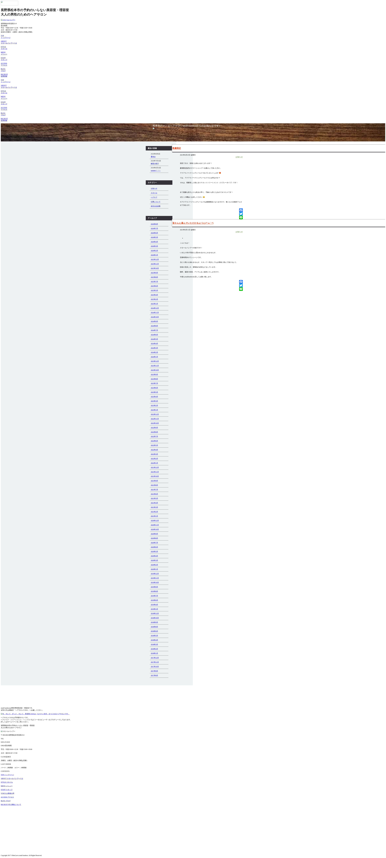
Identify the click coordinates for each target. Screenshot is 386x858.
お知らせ (154, 188)
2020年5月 (154, 551)
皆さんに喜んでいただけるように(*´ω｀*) (192, 223)
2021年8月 (154, 485)
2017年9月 (154, 671)
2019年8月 (154, 591)
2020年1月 (154, 569)
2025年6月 (154, 286)
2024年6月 (154, 335)
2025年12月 (155, 259)
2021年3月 (154, 507)
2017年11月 (155, 662)
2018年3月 (154, 644)
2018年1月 (154, 653)
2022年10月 (155, 423)
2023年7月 (154, 383)
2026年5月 (154, 237)
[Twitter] (241, 214)
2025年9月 (154, 273)
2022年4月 (154, 450)
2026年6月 (154, 233)
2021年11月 (155, 472)
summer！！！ (156, 170)
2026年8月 (154, 224)
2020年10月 (155, 529)
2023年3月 (154, 401)
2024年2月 (154, 352)
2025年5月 (154, 290)
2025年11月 (155, 264)
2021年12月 (155, 467)
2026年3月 (154, 246)
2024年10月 (155, 317)
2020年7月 (154, 543)
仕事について (155, 202)
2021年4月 (154, 503)
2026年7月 (154, 228)
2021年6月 (154, 494)
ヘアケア (154, 197)
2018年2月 (154, 649)
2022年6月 (154, 441)
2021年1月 (154, 516)
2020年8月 (154, 538)
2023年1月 (154, 410)
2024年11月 (155, 312)
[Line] (241, 217)
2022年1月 (154, 463)
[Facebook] (241, 210)
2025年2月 (154, 299)
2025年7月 (154, 281)
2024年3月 (154, 348)
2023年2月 (154, 405)
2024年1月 (154, 357)
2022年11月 (155, 419)
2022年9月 (154, 427)
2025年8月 (154, 277)
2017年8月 (154, 675)
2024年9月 (154, 321)
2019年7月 (154, 596)
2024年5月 (154, 339)
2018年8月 (154, 627)
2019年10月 (155, 582)
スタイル (154, 193)
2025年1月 (154, 304)
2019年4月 (154, 604)
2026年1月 (154, 255)
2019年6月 (154, 600)
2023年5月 (154, 392)
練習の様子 (155, 163)
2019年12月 (155, 573)
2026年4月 (154, 242)
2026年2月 (154, 250)
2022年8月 (154, 432)
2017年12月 (155, 658)
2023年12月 (155, 361)
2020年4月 (154, 556)
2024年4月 (154, 343)
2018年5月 (154, 635)
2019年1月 (154, 609)
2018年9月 (154, 622)
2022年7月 (154, 436)
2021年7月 (154, 489)
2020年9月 (154, 534)
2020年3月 (154, 560)
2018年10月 (155, 618)
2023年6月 (154, 388)
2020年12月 (155, 520)
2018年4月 (154, 640)
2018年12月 (155, 613)
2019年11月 (155, 578)
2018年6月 (154, 631)
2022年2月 (154, 458)
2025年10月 (155, 268)
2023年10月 (155, 370)
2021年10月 (155, 476)
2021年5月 (154, 498)
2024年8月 (154, 326)
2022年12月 (155, 414)
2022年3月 (154, 454)
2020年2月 (154, 565)
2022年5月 (154, 445)
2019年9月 (154, 587)
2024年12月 (155, 308)
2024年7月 (154, 330)
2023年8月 (154, 379)
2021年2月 (154, 512)
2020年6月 (154, 547)
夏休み (153, 156)
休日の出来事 (155, 206)
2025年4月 (154, 295)
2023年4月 (154, 396)
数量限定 (176, 148)
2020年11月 (155, 525)
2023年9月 (154, 374)
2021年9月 (154, 481)
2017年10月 (155, 666)
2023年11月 (155, 365)
